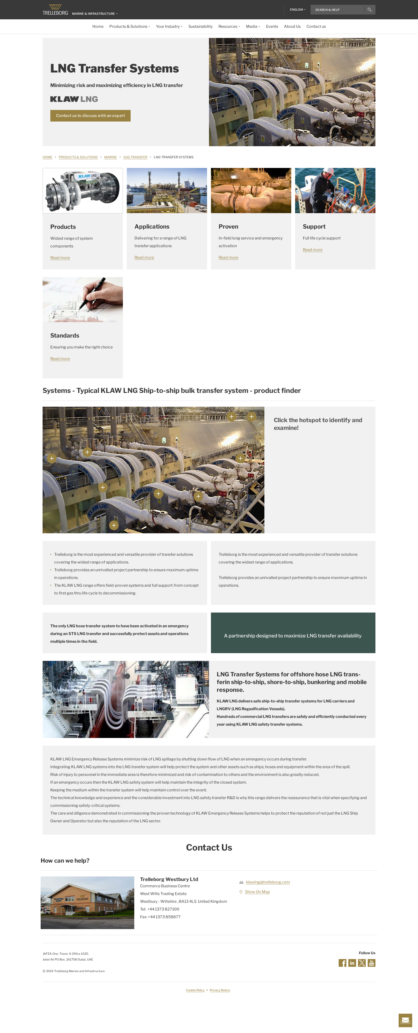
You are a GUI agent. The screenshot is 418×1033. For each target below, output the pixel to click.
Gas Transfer (135, 157)
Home (47, 157)
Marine (110, 157)
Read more (60, 257)
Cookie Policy (195, 990)
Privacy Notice (220, 990)
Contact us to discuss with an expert (90, 115)
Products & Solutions (78, 157)
